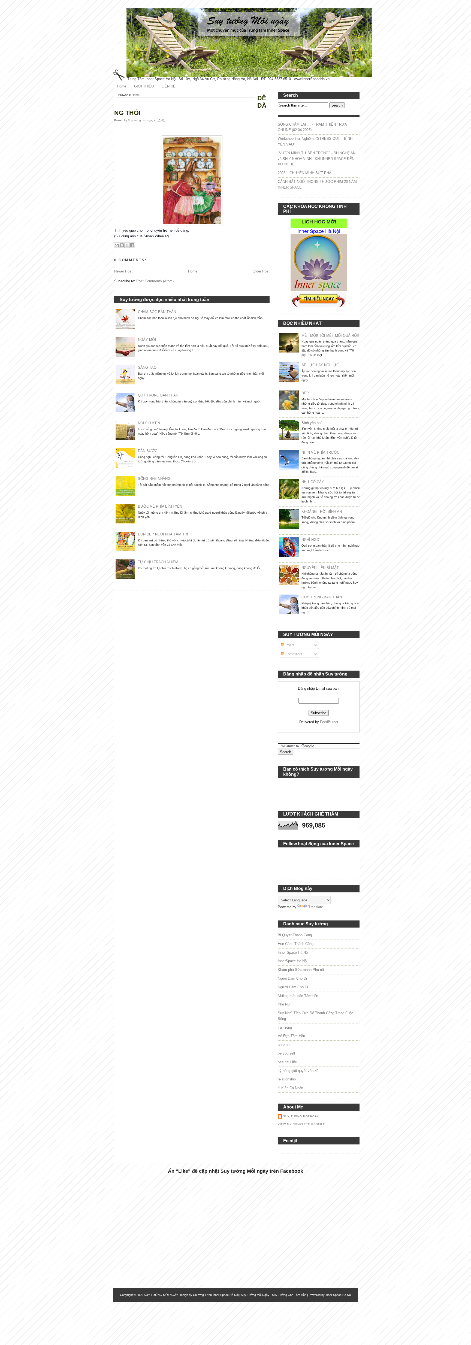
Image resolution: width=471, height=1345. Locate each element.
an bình (283, 1045)
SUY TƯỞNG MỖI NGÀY (161, 1294)
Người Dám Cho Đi (293, 987)
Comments (293, 654)
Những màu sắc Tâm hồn (298, 996)
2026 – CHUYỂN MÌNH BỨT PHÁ (304, 173)
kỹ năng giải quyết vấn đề (298, 1071)
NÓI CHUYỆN (149, 423)
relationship (287, 1079)
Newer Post (123, 271)
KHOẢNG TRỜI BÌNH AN (321, 512)
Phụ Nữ (284, 1004)
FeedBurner (329, 722)
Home (121, 86)
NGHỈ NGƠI (311, 540)
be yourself (286, 1053)
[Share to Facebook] (132, 245)
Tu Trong (285, 1027)
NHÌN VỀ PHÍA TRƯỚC (320, 452)
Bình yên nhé (311, 423)
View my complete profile (301, 1124)
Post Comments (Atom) (155, 281)
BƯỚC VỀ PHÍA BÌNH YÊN (160, 506)
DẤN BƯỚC (147, 451)
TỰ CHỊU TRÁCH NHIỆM (158, 562)
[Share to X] (127, 245)
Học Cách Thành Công (295, 944)
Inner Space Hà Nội (293, 952)
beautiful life (287, 1062)
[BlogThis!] (122, 245)
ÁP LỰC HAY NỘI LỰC (320, 365)
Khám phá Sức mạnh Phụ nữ (301, 970)
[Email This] (116, 245)
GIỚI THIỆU (144, 86)
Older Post (261, 271)
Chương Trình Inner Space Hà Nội (215, 1294)
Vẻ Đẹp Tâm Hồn (291, 1036)
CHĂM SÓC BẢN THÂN (157, 312)
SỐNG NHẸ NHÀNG (154, 479)
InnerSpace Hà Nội (292, 961)
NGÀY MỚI (147, 340)
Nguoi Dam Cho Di (292, 978)
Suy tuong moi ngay (141, 120)
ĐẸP (305, 393)
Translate (315, 907)
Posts (289, 645)
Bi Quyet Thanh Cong (295, 935)
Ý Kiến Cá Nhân (290, 1088)
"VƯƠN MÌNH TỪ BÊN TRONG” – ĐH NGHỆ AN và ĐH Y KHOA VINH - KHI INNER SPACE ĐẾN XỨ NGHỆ (316, 158)
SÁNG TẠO (147, 367)
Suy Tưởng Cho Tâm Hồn (289, 1294)
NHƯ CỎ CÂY (312, 482)
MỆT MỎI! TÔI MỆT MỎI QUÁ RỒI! (330, 336)
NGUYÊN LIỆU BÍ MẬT (320, 568)
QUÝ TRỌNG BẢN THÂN (158, 395)
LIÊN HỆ (169, 86)
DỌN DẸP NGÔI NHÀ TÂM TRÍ (163, 534)
